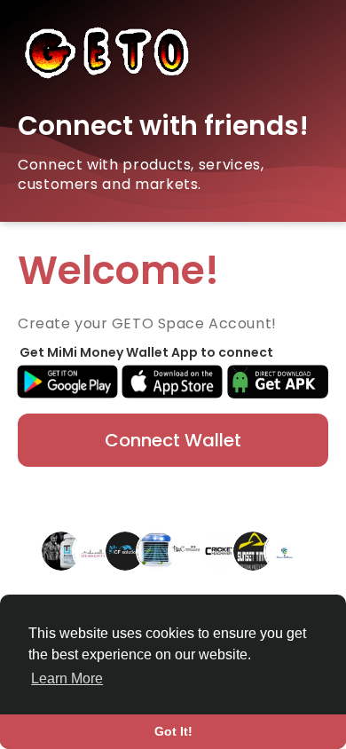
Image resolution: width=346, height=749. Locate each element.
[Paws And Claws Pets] (188, 550)
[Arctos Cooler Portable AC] (157, 550)
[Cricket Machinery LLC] (220, 550)
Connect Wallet (173, 440)
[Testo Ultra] (61, 550)
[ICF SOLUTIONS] (125, 550)
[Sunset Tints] (252, 550)
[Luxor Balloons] (284, 550)
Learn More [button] (67, 678)
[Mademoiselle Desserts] (93, 550)
